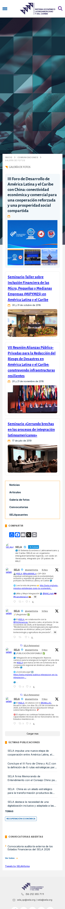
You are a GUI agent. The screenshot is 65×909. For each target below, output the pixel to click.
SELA (17, 569)
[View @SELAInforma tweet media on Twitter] (35, 597)
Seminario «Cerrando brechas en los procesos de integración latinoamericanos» (31, 429)
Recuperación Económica (20, 818)
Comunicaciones (28, 157)
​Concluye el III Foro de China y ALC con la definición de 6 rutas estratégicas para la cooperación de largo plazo (32, 765)
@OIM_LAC (46, 703)
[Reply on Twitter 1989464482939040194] (15, 637)
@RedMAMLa (29, 573)
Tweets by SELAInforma (17, 866)
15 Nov (45, 570)
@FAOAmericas (20, 622)
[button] (54, 234)
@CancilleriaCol (20, 596)
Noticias (14, 484)
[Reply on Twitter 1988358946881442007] (15, 687)
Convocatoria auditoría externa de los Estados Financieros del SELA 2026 (30, 848)
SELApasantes (18, 514)
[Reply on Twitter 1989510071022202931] (15, 602)
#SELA (19, 573)
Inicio (8, 157)
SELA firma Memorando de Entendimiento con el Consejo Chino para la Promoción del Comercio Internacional (32, 778)
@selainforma (31, 570)
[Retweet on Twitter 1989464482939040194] (21, 637)
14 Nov (45, 611)
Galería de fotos (15, 160)
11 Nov (44, 650)
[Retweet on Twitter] (21, 645)
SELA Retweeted (31, 645)
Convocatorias (18, 507)
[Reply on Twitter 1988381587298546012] (15, 723)
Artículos (15, 492)
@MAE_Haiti (48, 593)
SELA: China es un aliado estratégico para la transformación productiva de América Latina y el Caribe (30, 791)
